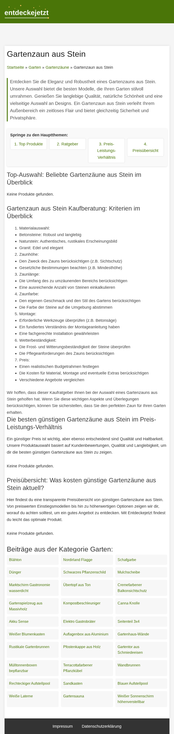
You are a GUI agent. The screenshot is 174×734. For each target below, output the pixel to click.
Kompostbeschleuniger (81, 603)
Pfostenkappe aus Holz (82, 647)
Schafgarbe (127, 560)
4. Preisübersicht (145, 147)
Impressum (63, 726)
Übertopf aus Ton (77, 585)
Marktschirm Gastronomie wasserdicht (29, 588)
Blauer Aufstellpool (133, 683)
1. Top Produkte (28, 144)
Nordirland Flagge (77, 560)
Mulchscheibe (129, 572)
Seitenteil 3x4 (129, 621)
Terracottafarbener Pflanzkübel (77, 668)
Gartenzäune (57, 67)
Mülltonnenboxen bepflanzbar (23, 668)
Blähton (15, 560)
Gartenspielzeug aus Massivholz (25, 606)
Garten (35, 67)
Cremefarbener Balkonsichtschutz (132, 588)
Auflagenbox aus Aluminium (85, 634)
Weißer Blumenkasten (27, 634)
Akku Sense (19, 621)
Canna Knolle (129, 603)
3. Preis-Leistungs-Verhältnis (106, 150)
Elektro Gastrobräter (79, 621)
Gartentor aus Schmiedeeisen (130, 650)
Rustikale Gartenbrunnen (29, 647)
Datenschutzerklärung (101, 726)
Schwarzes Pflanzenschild (84, 572)
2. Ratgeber (67, 144)
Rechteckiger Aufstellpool (29, 683)
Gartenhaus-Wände (133, 634)
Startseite (15, 67)
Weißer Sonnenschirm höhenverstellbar (136, 699)
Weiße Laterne (21, 696)
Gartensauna (73, 696)
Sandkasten (72, 683)
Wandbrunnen (129, 665)
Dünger (15, 572)
